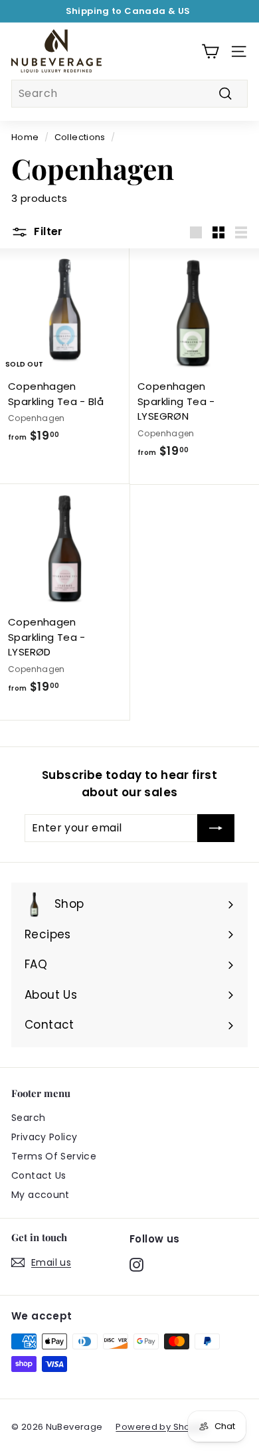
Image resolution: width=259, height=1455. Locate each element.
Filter (47, 231)
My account (40, 1194)
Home (25, 137)
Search (28, 1117)
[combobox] (129, 94)
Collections (80, 137)
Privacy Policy (44, 1137)
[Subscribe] (215, 828)
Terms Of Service (53, 1156)
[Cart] (210, 51)
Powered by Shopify (161, 1426)
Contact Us (38, 1175)
